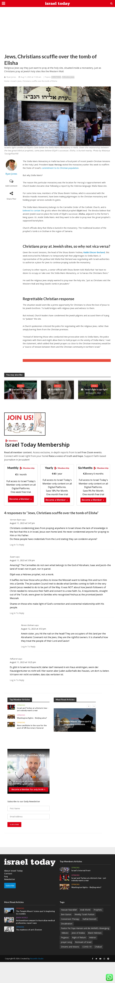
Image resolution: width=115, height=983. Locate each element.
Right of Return (79, 937)
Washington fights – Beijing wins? (32, 718)
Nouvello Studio (36, 958)
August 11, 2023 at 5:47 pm (22, 523)
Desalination (66, 923)
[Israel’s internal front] (64, 869)
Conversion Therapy (70, 919)
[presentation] (88, 706)
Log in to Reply (17, 544)
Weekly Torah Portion (84, 914)
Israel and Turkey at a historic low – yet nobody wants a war (32, 709)
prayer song (66, 942)
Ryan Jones (11, 77)
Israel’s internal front (80, 870)
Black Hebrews (95, 933)
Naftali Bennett (89, 919)
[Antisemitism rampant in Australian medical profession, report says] (9, 919)
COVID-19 (86, 946)
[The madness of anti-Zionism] (9, 929)
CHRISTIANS (56, 77)
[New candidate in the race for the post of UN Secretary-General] (11, 724)
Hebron (92, 937)
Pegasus (65, 937)
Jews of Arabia (78, 933)
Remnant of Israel (83, 942)
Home (6, 81)
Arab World (85, 909)
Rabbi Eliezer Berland (94, 252)
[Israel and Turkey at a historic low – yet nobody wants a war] (11, 707)
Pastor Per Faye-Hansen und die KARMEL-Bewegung (85, 928)
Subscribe (10, 885)
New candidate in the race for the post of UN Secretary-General (32, 726)
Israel (13, 81)
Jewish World (22, 918)
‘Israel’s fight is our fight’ (96, 389)
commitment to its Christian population (60, 168)
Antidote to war (59, 389)
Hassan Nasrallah (69, 909)
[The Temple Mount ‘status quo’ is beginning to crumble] (9, 910)
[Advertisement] (57, 32)
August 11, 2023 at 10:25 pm (23, 662)
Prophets (98, 909)
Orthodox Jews (68, 77)
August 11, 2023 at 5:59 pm (22, 560)
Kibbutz (65, 933)
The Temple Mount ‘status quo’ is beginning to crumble (75, 723)
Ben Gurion (66, 914)
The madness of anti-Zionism (29, 930)
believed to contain (32, 210)
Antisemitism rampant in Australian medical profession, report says (35, 921)
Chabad (98, 946)
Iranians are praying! (22, 389)
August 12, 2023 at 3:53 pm (33, 628)
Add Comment (11, 186)
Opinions (21, 705)
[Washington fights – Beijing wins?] (11, 716)
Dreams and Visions (70, 946)
